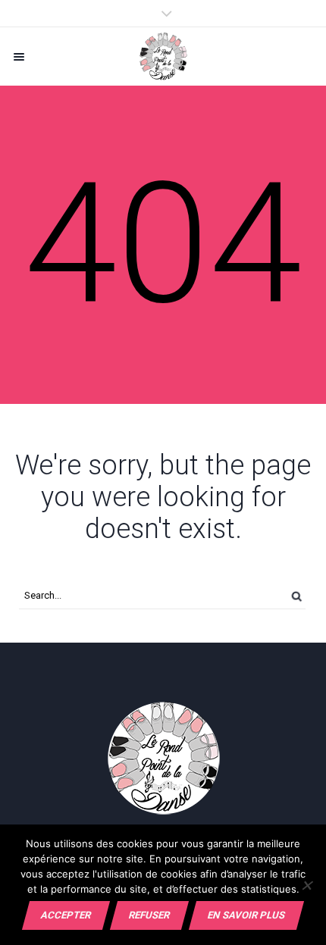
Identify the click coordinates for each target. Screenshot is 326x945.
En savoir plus (246, 915)
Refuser (149, 915)
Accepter (65, 915)
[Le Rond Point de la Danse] (163, 56)
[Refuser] (306, 885)
